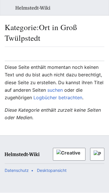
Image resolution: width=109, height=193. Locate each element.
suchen (55, 90)
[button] (5, 7)
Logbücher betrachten (57, 97)
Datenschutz (17, 170)
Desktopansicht (52, 170)
